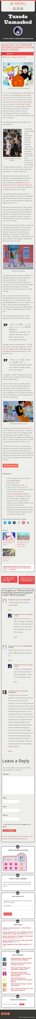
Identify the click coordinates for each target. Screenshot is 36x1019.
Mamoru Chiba (22, 57)
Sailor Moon (7, 568)
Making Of (14, 57)
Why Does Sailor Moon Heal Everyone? (7, 559)
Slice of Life (14, 483)
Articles (9, 57)
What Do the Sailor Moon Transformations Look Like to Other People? (21, 974)
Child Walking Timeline (21, 494)
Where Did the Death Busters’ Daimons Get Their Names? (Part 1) (27, 580)
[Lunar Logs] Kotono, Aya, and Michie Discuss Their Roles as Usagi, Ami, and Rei (18, 932)
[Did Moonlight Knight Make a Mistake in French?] (9, 536)
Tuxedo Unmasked (18, 19)
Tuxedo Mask (26, 568)
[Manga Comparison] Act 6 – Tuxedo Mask (17, 928)
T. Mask (16, 616)
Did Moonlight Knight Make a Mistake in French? (9, 542)
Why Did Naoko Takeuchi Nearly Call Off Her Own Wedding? (21, 959)
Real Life (28, 566)
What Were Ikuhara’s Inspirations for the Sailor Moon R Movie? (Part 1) (23, 543)
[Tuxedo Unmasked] (18, 31)
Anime (10, 566)
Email (5, 806)
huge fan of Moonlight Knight (19, 104)
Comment (6, 774)
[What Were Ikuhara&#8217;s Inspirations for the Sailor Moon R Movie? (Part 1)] (23, 536)
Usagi (4, 569)
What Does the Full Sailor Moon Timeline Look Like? (21, 963)
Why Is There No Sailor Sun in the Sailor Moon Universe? (22, 989)
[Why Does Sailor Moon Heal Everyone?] (9, 552)
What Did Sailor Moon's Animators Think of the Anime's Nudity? (21, 979)
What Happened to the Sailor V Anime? (15, 944)
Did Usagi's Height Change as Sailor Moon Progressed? (20, 968)
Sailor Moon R (17, 568)
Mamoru (22, 566)
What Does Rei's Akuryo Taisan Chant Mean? (21, 984)
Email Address (8, 905)
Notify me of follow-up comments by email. (17, 826)
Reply (10, 610)
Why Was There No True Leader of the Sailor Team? (8, 579)
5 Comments (12, 569)
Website (5, 815)
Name (5, 798)
